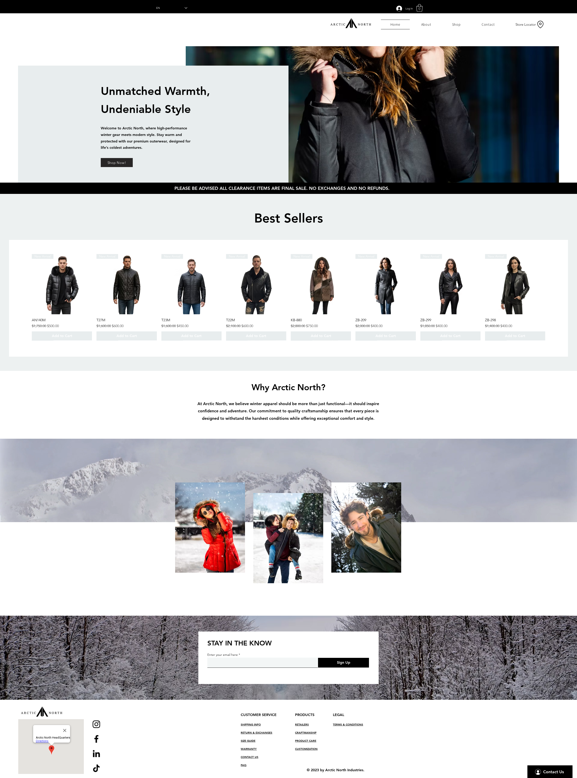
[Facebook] (96, 739)
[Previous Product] (25, 284)
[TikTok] (96, 768)
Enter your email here (222, 654)
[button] (419, 7)
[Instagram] (96, 724)
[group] (288, 297)
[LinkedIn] (96, 753)
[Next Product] (551, 284)
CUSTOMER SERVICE (259, 715)
